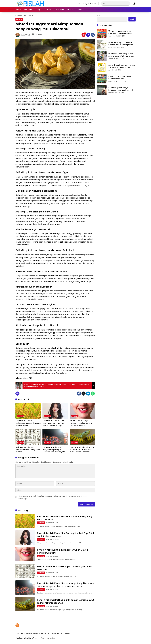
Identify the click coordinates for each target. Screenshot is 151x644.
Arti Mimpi (19, 19)
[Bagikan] (93, 35)
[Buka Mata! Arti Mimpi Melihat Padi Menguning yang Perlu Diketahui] (28, 411)
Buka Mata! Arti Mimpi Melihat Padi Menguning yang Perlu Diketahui (28, 423)
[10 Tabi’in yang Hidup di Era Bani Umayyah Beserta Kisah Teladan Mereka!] (102, 33)
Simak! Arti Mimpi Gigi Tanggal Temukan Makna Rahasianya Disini (81, 423)
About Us (45, 634)
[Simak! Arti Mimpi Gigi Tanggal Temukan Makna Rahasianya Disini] (82, 411)
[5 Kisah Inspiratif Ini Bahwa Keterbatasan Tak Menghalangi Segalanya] (102, 78)
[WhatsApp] (93, 394)
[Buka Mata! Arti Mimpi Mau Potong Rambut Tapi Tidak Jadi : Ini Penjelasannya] (55, 411)
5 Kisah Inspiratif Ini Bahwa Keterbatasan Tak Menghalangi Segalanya (119, 77)
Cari (98, 16)
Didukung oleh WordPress (26, 638)
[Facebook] (79, 394)
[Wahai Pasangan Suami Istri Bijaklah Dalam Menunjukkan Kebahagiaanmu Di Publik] (102, 44)
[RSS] (17, 625)
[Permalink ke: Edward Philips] (18, 35)
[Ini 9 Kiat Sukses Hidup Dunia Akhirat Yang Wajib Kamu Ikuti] (102, 56)
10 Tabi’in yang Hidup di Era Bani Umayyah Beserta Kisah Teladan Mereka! (120, 32)
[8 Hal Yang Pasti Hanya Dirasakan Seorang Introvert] (102, 90)
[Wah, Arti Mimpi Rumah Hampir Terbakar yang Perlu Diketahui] (28, 437)
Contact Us (57, 634)
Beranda (19, 634)
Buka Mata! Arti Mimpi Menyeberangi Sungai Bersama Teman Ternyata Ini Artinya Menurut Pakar (54, 449)
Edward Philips (26, 34)
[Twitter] (84, 394)
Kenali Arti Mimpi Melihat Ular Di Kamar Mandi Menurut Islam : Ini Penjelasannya (82, 449)
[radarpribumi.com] (30, 3)
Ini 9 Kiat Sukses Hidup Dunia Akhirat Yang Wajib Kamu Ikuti (121, 55)
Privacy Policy (32, 634)
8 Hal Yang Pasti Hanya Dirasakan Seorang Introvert (120, 89)
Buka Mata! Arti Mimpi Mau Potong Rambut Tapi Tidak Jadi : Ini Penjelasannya (53, 423)
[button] (128, 3)
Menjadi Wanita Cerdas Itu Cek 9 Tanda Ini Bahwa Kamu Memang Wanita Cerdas (121, 66)
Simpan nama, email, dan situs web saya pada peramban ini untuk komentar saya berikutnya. (52, 497)
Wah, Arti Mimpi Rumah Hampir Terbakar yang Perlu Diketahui (27, 449)
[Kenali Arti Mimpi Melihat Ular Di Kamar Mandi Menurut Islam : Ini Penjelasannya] (82, 437)
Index (67, 634)
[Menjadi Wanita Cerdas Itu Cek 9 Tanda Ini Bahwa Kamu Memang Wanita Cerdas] (102, 67)
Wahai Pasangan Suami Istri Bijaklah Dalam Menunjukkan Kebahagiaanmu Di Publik (120, 43)
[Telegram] (88, 394)
